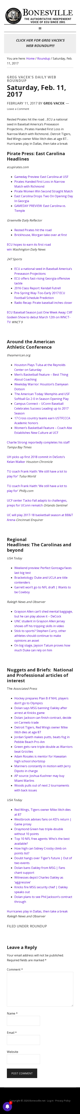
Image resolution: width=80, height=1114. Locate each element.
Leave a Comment (18, 109)
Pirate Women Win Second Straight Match (43, 191)
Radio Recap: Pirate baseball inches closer (43, 303)
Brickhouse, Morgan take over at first (40, 235)
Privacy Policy (63, 1100)
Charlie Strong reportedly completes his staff (38, 442)
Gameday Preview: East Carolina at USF (41, 177)
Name (12, 1013)
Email (12, 1033)
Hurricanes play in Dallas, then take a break (37, 911)
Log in (50, 1100)
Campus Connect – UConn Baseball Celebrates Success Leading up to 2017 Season (41, 408)
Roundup (38, 926)
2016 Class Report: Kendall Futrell (37, 288)
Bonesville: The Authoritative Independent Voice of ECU (40, 15)
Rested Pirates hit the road (33, 230)
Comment (15, 969)
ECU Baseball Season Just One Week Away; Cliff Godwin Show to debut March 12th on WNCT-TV (39, 317)
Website (12, 1052)
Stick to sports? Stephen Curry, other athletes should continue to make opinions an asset (40, 636)
